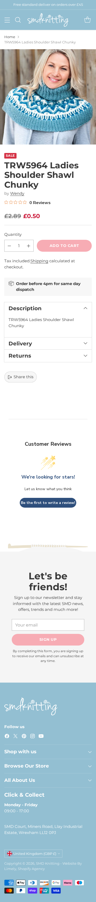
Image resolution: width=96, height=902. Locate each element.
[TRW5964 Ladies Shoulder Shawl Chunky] (48, 97)
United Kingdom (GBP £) (34, 853)
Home (9, 37)
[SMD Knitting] (48, 20)
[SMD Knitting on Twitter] (15, 737)
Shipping (39, 260)
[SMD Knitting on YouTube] (41, 737)
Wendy (17, 193)
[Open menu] (7, 19)
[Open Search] (17, 19)
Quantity (13, 234)
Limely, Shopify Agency (24, 869)
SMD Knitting (47, 863)
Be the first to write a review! (48, 502)
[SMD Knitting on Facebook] (7, 737)
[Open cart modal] (87, 19)
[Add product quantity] (28, 245)
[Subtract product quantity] (9, 245)
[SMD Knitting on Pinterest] (24, 737)
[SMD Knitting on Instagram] (32, 737)
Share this (23, 376)
